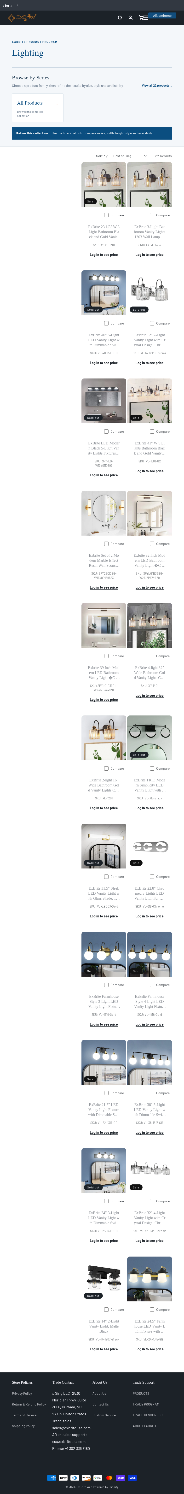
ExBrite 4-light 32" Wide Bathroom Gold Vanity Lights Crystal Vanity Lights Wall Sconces (149, 673)
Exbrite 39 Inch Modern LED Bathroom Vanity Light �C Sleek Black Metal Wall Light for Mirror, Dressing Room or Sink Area (104, 673)
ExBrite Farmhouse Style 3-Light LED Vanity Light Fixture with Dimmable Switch (104, 1001)
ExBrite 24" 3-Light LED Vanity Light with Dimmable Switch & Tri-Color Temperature (104, 1218)
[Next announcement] (17, 5)
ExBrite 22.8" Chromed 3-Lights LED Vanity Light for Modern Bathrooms (149, 893)
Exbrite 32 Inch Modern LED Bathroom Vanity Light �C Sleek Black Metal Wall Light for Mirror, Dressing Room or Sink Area (149, 560)
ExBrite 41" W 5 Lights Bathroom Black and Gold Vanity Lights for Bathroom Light (149, 448)
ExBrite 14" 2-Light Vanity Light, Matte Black (104, 1326)
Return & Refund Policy (29, 1404)
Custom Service (104, 1415)
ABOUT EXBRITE (145, 1426)
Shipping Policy (23, 1426)
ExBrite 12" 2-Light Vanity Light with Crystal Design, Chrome (149, 340)
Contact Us (100, 1404)
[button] (120, 17)
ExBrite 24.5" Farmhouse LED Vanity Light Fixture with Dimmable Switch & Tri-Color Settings (149, 1326)
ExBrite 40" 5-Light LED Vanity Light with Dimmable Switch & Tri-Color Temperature (104, 340)
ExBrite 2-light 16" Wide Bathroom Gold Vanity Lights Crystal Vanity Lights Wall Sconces (104, 785)
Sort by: (102, 156)
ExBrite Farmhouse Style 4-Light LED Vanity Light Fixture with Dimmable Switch (149, 1001)
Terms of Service (24, 1415)
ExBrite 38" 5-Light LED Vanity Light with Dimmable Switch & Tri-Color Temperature (149, 1110)
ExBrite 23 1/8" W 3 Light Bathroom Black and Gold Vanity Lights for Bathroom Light (104, 232)
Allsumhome (162, 15)
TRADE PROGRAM (146, 1404)
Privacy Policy (22, 1393)
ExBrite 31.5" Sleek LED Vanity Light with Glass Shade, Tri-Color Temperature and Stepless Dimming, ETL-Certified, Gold (104, 893)
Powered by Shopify (106, 1486)
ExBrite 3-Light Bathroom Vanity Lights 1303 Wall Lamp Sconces (149, 232)
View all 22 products (157, 85)
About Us (99, 1393)
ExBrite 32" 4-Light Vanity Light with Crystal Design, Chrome (149, 1218)
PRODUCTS (141, 1393)
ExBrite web (84, 1486)
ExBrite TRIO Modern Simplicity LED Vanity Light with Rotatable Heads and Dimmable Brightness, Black (149, 785)
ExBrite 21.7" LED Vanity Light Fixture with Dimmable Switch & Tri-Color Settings (104, 1110)
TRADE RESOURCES (147, 1415)
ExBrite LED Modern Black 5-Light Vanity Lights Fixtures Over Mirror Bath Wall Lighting (104, 448)
